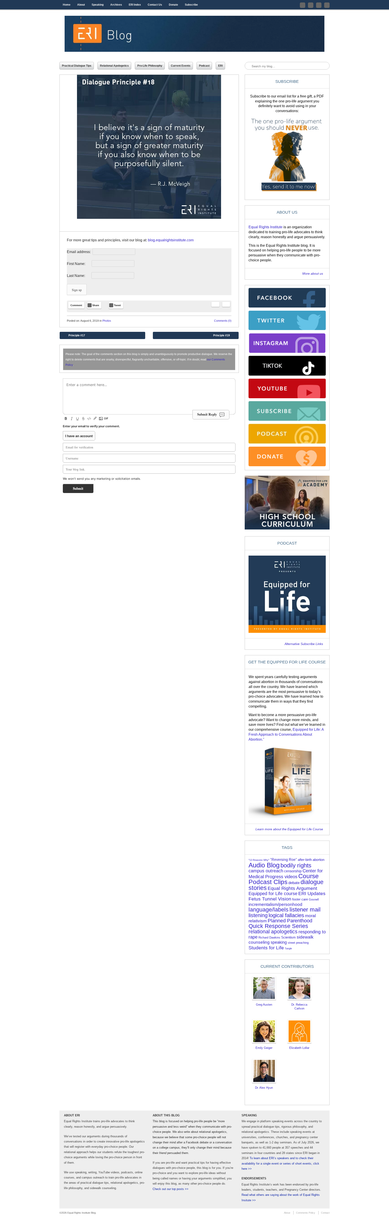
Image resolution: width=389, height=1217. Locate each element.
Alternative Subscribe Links (304, 644)
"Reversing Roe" (283, 860)
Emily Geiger (264, 1048)
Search (249, 66)
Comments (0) (222, 320)
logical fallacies (286, 915)
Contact (325, 1212)
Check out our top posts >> (170, 1189)
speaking (279, 942)
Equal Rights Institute (266, 227)
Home (66, 4)
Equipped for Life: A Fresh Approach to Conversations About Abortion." (286, 734)
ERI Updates (312, 893)
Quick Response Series (278, 926)
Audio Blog (264, 865)
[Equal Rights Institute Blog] (194, 34)
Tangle (288, 948)
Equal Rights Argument (292, 888)
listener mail (305, 909)
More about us (312, 273)
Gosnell (314, 899)
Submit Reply (207, 414)
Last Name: (78, 276)
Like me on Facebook (310, 5)
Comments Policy (305, 1212)
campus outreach (266, 870)
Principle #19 (224, 336)
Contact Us (155, 4)
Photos (106, 320)
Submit (78, 488)
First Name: (79, 264)
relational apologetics (273, 931)
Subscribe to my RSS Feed (327, 5)
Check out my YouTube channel (318, 5)
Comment (76, 305)
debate (294, 883)
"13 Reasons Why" (259, 860)
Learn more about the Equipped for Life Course (289, 829)
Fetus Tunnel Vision (270, 898)
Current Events (180, 65)
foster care (300, 899)
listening (258, 915)
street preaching (298, 942)
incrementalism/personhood (275, 904)
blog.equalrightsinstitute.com (171, 240)
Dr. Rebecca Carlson (299, 1006)
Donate (173, 4)
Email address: (79, 252)
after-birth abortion (311, 860)
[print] (226, 304)
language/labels (269, 909)
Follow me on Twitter (302, 5)
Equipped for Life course (273, 893)
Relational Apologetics (114, 65)
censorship (293, 871)
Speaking (98, 4)
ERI (220, 65)
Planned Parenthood (290, 920)
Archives (116, 4)
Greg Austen (264, 1004)
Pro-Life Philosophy (149, 65)
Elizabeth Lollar (299, 1048)
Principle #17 (73, 336)
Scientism (288, 937)
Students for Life (266, 947)
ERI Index (135, 4)
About (81, 4)
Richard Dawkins (269, 937)
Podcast (204, 65)
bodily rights (295, 865)
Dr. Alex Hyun (264, 1087)
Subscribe (191, 4)
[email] (215, 304)
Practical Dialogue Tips (76, 65)
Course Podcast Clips (284, 879)
